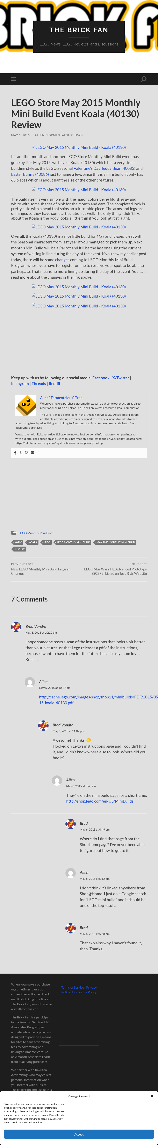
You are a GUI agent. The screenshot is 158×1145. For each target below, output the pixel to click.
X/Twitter (120, 377)
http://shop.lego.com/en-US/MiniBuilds (100, 801)
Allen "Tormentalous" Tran (59, 135)
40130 (18, 542)
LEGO (47, 542)
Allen (43, 681)
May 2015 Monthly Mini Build (116, 542)
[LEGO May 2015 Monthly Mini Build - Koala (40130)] (79, 147)
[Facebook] (15, 453)
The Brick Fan (79, 30)
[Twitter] (21, 453)
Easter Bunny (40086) (30, 174)
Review (20, 548)
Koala (33, 542)
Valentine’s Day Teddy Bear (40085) (104, 168)
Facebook (100, 377)
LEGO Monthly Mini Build (36, 533)
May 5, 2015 (20, 135)
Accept (79, 1134)
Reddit (54, 383)
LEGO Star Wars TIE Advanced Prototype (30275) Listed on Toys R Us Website (115, 569)
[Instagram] (27, 453)
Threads (39, 383)
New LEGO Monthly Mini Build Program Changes (41, 569)
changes (62, 259)
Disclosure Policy (84, 992)
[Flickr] (32, 453)
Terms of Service (72, 987)
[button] (152, 1096)
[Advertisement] (79, 342)
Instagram (20, 383)
